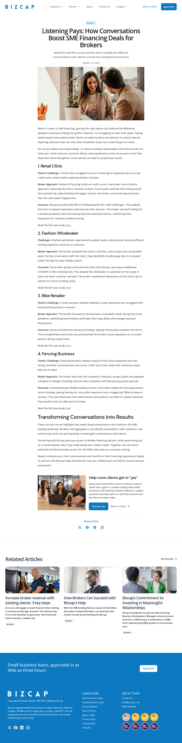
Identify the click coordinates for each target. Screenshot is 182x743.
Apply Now (148, 668)
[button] (56, 7)
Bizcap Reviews (89, 706)
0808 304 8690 (150, 6)
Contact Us (127, 698)
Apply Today (88, 715)
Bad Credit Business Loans (95, 731)
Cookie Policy (88, 723)
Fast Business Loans (92, 698)
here (68, 225)
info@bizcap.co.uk (131, 702)
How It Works (89, 710)
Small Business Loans (93, 702)
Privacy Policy (89, 719)
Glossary (86, 727)
